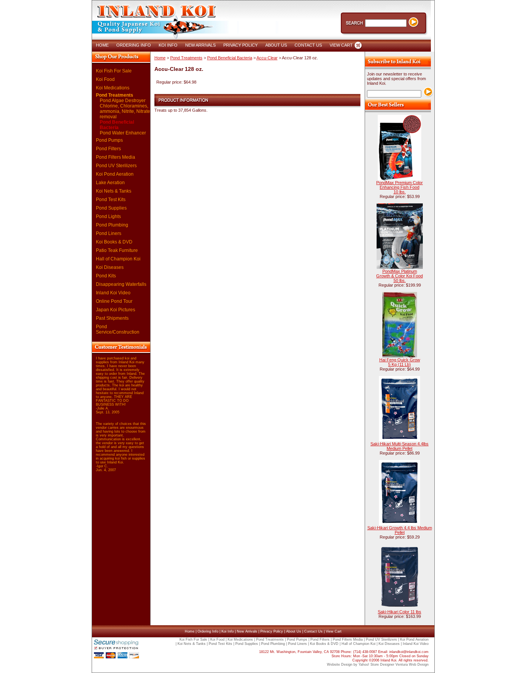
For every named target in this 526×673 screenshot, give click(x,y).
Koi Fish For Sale (114, 71)
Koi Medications (112, 88)
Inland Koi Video (113, 292)
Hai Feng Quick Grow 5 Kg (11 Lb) (399, 362)
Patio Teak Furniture (117, 250)
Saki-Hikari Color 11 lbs (399, 611)
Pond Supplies (111, 208)
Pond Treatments (114, 95)
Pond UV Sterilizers (116, 165)
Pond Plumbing (112, 225)
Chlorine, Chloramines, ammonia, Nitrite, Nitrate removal (125, 111)
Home (160, 57)
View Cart (334, 631)
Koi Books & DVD (114, 242)
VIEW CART (341, 45)
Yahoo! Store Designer (376, 664)
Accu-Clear (267, 57)
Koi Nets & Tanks (113, 191)
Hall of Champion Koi (118, 259)
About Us (293, 631)
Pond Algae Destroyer (123, 100)
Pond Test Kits (111, 199)
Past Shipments (112, 318)
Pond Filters (108, 148)
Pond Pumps (109, 140)
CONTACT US (308, 45)
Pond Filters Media (115, 157)
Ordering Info (208, 631)
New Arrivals (247, 631)
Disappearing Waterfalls (121, 284)
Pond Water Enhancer (123, 133)
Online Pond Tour (114, 301)
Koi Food (105, 79)
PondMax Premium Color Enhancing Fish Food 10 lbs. (399, 187)
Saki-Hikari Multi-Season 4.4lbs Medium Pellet (399, 446)
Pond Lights (108, 216)
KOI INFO (168, 45)
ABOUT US (276, 45)
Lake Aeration (110, 182)
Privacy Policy (271, 631)
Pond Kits (106, 276)
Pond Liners (108, 233)
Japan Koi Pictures (115, 309)
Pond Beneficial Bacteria (117, 124)
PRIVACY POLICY (240, 45)
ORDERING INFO (133, 45)
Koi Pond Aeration (115, 174)
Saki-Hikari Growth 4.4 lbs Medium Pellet (399, 530)
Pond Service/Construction (117, 329)
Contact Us (313, 631)
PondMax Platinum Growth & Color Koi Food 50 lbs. (399, 276)
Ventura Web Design (412, 664)
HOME (102, 45)
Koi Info (227, 631)
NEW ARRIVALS (200, 45)
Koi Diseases (110, 267)
